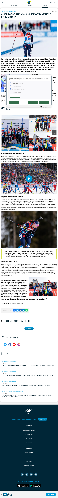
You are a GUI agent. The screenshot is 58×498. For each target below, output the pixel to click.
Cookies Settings (15, 95)
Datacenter (29, 448)
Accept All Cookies (44, 102)
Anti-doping (29, 461)
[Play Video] (29, 178)
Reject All (33, 102)
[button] (2, 1)
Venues (29, 457)
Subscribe (29, 328)
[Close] (50, 76)
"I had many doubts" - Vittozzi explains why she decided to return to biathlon (26, 385)
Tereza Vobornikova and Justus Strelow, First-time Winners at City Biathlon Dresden (28, 365)
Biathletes (29, 438)
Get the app (51, 494)
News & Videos (29, 434)
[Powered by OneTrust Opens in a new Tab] (45, 106)
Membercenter (29, 452)
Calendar (29, 426)
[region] (29, 91)
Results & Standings (29, 430)
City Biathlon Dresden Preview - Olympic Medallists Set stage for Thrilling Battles (27, 375)
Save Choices (13, 102)
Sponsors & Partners (29, 465)
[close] (1, 494)
